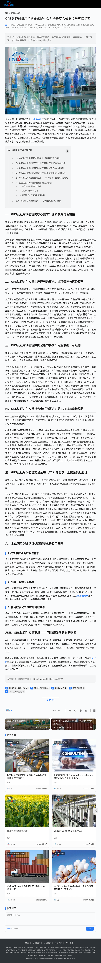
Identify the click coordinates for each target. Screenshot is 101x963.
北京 (9, 798)
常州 (7, 27)
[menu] (95, 4)
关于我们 (36, 943)
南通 (63, 25)
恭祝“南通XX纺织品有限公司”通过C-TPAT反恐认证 (27, 888)
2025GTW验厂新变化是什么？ (68, 830)
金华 (64, 27)
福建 (54, 27)
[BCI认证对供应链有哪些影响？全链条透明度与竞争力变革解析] (74, 866)
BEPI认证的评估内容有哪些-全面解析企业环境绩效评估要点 (26, 776)
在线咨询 (69, 943)
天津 (78, 25)
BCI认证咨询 (59, 853)
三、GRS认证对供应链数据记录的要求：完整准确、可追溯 (40, 168)
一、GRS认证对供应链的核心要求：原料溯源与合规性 (38, 158)
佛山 (54, 25)
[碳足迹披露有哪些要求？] (27, 811)
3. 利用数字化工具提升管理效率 (32, 195)
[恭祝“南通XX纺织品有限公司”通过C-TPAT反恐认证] (27, 866)
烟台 (50, 27)
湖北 (45, 27)
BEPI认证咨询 (13, 742)
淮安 (35, 27)
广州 (12, 27)
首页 (6, 13)
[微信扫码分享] (70, 710)
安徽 (87, 25)
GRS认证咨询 (40, 25)
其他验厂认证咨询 (61, 742)
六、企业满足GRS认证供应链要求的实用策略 (34, 183)
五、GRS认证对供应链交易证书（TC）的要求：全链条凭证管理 (42, 178)
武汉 (16, 27)
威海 (82, 25)
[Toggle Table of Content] (67, 151)
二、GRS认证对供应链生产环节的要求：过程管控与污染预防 (40, 163)
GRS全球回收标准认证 (18, 688)
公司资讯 (58, 943)
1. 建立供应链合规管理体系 (30, 186)
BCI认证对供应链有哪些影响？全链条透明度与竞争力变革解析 (73, 888)
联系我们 (47, 943)
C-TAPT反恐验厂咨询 (16, 853)
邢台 (59, 27)
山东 (92, 25)
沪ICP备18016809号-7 (68, 958)
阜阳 (68, 27)
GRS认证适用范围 (16, 691)
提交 (90, 929)
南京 (59, 25)
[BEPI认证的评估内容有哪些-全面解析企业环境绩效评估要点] (27, 755)
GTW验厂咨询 (60, 798)
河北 (26, 27)
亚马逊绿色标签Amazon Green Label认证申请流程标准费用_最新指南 (74, 776)
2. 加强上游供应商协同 (29, 191)
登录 (9, 929)
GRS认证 (37, 119)
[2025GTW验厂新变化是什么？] (74, 811)
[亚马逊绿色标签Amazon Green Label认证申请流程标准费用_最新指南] (74, 755)
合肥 (68, 25)
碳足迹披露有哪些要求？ (18, 830)
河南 (31, 27)
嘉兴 (73, 25)
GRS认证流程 (78, 688)
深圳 (40, 27)
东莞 (49, 25)
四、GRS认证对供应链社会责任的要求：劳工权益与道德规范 (40, 173)
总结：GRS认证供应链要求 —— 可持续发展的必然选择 (38, 201)
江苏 (21, 27)
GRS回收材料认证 (41, 688)
